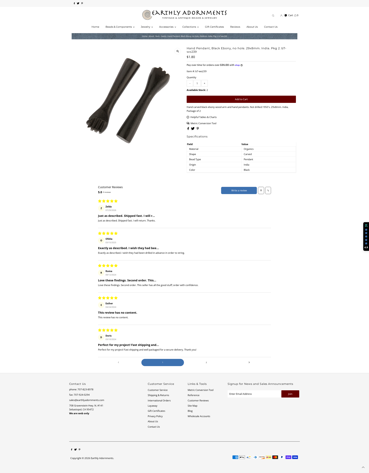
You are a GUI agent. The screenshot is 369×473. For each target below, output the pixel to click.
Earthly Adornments (102, 458)
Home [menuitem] (95, 26)
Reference (193, 395)
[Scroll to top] (363, 467)
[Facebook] (74, 3)
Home (144, 36)
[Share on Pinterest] (198, 129)
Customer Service (158, 390)
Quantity (191, 77)
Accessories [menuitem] (166, 26)
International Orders (159, 400)
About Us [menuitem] (252, 26)
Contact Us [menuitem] (270, 26)
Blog (190, 410)
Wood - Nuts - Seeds (157, 36)
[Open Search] (273, 15)
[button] (366, 236)
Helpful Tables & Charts (203, 117)
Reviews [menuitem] (235, 26)
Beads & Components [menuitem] (119, 26)
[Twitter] (78, 3)
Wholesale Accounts (199, 416)
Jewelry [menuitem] (146, 26)
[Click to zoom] (177, 51)
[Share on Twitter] (193, 129)
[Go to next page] (250, 362)
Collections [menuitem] (189, 26)
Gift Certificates (156, 410)
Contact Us (154, 426)
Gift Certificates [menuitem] (214, 26)
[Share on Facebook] (188, 129)
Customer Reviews (198, 400)
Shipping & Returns (158, 395)
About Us (153, 421)
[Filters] (261, 190)
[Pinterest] (82, 3)
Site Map (192, 405)
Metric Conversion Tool (203, 123)
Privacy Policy (155, 416)
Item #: (191, 71)
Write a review (239, 190)
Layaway (152, 405)
